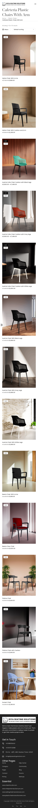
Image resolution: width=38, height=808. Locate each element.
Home (4, 18)
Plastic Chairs (12, 18)
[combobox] (23, 29)
